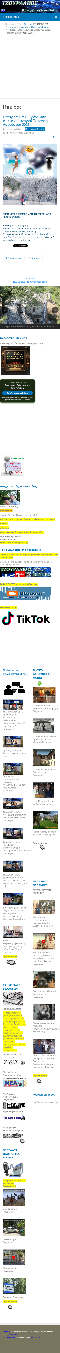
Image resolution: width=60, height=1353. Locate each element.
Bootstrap (6, 1331)
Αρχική (27, 24)
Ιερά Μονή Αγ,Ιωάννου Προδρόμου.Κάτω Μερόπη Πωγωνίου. (44, 739)
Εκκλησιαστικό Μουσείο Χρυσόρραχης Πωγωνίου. (45, 994)
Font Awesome (9, 1337)
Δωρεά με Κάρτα (17, 393)
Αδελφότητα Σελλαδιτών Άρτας (13, 1129)
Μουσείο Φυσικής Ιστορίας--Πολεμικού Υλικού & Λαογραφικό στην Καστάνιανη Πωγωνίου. (44, 958)
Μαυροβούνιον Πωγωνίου (10, 1269)
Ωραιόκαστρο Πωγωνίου (10, 1210)
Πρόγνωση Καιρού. (40, 26)
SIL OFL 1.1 (35, 1337)
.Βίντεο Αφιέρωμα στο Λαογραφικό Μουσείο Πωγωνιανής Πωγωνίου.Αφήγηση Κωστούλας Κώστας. (44, 1061)
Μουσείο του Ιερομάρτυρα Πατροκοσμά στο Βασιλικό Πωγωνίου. (43, 921)
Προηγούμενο (14, 258)
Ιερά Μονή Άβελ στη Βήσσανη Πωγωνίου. (43, 802)
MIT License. (13, 1334)
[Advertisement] (30, 67)
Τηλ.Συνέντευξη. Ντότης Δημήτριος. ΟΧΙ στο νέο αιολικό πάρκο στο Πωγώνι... (14, 816)
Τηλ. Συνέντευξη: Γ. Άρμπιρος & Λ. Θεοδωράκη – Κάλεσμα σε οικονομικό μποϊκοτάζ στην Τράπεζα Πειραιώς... (14, 720)
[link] (27, 519)
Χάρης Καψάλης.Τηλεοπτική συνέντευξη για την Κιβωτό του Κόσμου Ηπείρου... (14, 946)
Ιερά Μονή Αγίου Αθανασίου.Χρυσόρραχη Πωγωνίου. (45, 708)
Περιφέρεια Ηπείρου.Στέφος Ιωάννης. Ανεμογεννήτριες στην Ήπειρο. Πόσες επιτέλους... (14, 783)
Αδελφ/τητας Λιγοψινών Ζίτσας (12, 1073)
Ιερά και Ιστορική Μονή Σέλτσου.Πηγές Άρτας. (44, 833)
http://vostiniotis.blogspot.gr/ (46, 1102)
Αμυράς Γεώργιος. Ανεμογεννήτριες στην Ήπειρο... (14, 753)
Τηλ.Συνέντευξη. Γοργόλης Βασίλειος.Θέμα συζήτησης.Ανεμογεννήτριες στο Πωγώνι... (17, 847)
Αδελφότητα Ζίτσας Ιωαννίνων (13, 1056)
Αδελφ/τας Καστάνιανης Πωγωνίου (10, 1096)
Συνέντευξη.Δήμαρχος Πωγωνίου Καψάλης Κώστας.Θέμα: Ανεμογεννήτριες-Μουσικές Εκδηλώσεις (14, 913)
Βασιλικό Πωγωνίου (13, 1297)
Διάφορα (24, 26)
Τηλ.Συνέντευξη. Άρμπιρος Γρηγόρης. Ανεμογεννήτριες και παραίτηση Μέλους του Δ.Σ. (15, 880)
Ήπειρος (12, 26)
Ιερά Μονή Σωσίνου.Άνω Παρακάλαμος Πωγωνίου (45, 772)
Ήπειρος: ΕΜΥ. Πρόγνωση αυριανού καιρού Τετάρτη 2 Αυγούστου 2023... (27, 120)
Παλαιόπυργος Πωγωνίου (10, 1241)
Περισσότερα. (40, 843)
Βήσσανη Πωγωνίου (13, 1111)
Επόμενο (33, 258)
